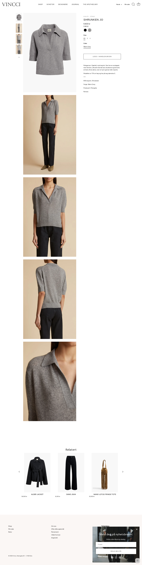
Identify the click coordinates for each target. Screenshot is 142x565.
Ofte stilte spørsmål (57, 529)
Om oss (53, 526)
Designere (63, 4)
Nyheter (50, 4)
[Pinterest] (120, 557)
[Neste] (19, 57)
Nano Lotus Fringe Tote (105, 494)
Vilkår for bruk (55, 535)
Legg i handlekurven (102, 56)
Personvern (55, 532)
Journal (75, 4)
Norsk (118, 4)
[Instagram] (116, 557)
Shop (40, 4)
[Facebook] (112, 557)
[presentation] (19, 471)
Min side (127, 4)
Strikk (92, 16)
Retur (10, 532)
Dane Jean (71, 494)
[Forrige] (19, 11)
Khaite (86, 16)
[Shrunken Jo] (19, 18)
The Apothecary (90, 4)
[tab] (102, 78)
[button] (85, 30)
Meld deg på (116, 551)
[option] (19, 18)
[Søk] (133, 4)
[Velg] (137, 529)
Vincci (14, 556)
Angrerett (54, 538)
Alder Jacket (37, 494)
